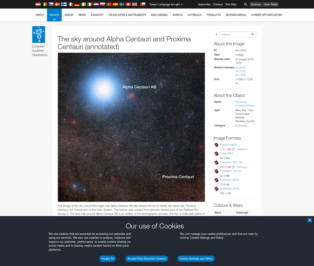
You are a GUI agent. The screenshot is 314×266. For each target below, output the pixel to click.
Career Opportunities (266, 14)
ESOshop (97, 14)
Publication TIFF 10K (231, 162)
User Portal (270, 4)
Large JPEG (226, 153)
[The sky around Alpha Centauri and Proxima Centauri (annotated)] (131, 127)
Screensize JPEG (229, 188)
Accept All (107, 258)
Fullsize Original (228, 144)
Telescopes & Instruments (127, 14)
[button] (233, 149)
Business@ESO (236, 14)
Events (177, 14)
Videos (68, 14)
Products (214, 14)
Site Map (230, 4)
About (40, 14)
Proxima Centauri (244, 105)
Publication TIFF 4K (230, 171)
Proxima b (241, 102)
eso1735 (240, 71)
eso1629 (240, 74)
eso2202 (240, 67)
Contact (218, 4)
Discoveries (159, 14)
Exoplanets (241, 125)
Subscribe (204, 4)
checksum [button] (242, 149)
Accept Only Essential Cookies (147, 258)
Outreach (195, 14)
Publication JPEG (229, 179)
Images (54, 14)
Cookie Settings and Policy (196, 258)
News (82, 14)
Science (256, 4)
